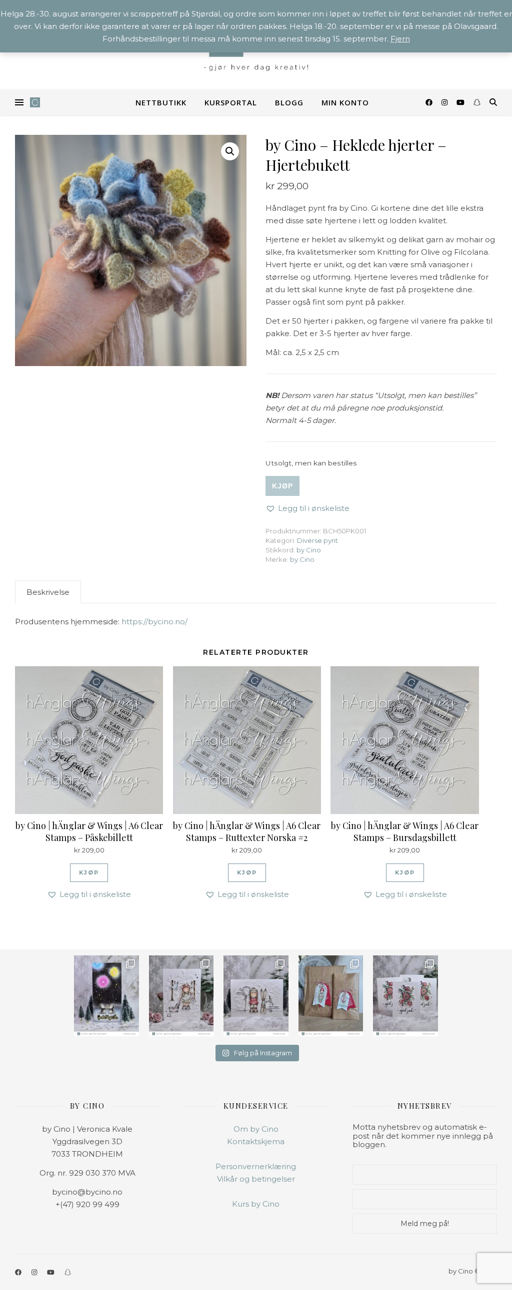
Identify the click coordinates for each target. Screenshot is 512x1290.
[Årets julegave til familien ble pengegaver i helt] (405, 995)
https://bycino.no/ (155, 621)
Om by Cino (256, 1129)
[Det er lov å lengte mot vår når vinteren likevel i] (181, 995)
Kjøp (282, 486)
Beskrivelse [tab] (48, 592)
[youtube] (461, 102)
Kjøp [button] (89, 872)
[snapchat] (477, 102)
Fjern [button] (400, 38)
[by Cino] (35, 102)
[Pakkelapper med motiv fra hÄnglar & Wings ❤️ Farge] (330, 995)
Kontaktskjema (255, 1141)
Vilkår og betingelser (256, 1179)
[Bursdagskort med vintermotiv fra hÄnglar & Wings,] (256, 995)
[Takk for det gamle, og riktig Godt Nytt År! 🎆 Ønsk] (106, 995)
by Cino (308, 550)
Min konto (345, 102)
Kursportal (230, 102)
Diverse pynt (317, 540)
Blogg (289, 102)
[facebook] (430, 102)
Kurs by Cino (256, 1204)
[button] (230, 151)
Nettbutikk (161, 102)
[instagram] (446, 102)
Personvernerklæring (256, 1166)
